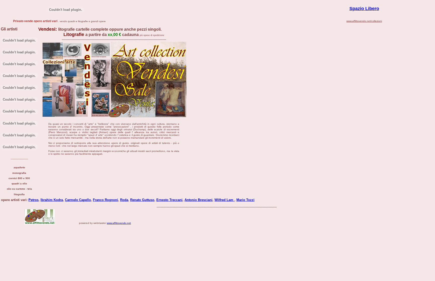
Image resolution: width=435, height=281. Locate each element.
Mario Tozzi (245, 200)
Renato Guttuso (142, 200)
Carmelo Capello (78, 200)
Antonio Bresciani (198, 200)
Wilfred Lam (224, 200)
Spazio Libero (364, 8)
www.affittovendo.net (119, 223)
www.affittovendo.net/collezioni (364, 21)
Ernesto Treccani (169, 200)
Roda (124, 200)
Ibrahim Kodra (52, 200)
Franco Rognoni (105, 200)
